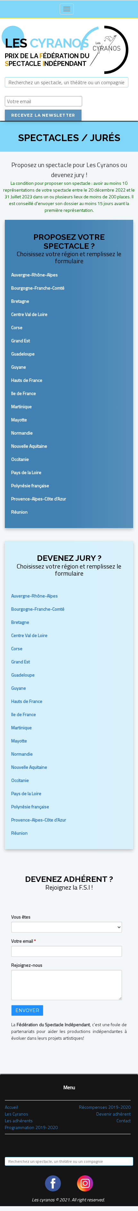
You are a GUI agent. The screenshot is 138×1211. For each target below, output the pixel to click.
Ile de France (23, 393)
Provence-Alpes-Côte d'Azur (38, 498)
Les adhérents (19, 1120)
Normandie (22, 432)
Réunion (19, 511)
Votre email (23, 940)
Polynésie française (30, 485)
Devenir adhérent (113, 1113)
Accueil (11, 1107)
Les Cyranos (16, 1113)
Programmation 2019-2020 (31, 1127)
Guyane (18, 366)
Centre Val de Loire (29, 314)
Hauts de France (26, 380)
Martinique (21, 406)
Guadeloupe (23, 353)
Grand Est (20, 340)
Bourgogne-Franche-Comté (38, 287)
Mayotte (19, 419)
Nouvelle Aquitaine (29, 446)
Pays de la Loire (26, 472)
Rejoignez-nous (26, 965)
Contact (123, 1120)
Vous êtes (20, 916)
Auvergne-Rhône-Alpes (34, 274)
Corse (16, 327)
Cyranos (47, 42)
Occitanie (20, 459)
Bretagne (20, 301)
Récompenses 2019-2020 (105, 1107)
